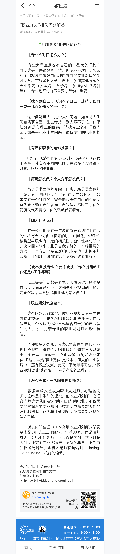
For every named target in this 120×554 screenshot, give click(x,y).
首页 (28, 547)
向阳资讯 (48, 15)
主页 (37, 15)
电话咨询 (88, 547)
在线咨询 (56, 547)
